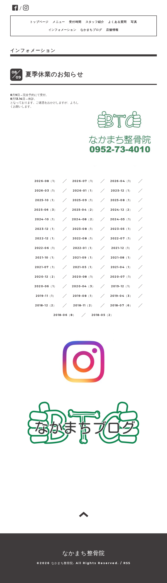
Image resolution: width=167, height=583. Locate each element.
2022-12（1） (45, 238)
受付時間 (75, 22)
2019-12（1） (121, 286)
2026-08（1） (45, 181)
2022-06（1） (46, 248)
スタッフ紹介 (95, 22)
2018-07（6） (121, 305)
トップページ (39, 22)
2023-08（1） (84, 229)
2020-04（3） (83, 286)
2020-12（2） (46, 276)
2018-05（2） (102, 315)
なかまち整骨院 (83, 553)
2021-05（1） (83, 267)
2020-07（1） (121, 276)
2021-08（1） (121, 257)
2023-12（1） (45, 229)
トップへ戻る (83, 514)
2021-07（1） (45, 267)
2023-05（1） (121, 229)
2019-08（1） (83, 296)
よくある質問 (117, 22)
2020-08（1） (83, 276)
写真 (134, 22)
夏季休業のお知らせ (54, 74)
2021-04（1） (121, 267)
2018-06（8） (64, 315)
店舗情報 (112, 30)
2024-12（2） (121, 210)
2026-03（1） (46, 190)
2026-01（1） (83, 190)
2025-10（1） (45, 200)
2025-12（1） (121, 190)
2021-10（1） (45, 257)
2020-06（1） (45, 286)
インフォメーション (62, 30)
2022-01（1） (83, 248)
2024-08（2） (83, 219)
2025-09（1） (84, 200)
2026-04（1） (121, 181)
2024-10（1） (46, 219)
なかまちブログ (91, 30)
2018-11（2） (83, 305)
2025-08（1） (121, 200)
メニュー (59, 22)
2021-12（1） (121, 248)
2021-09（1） (83, 257)
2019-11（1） (46, 296)
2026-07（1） (83, 181)
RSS (126, 563)
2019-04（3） (121, 296)
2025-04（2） (83, 210)
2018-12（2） (45, 305)
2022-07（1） (121, 238)
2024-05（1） (121, 219)
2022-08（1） (84, 238)
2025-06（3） (45, 210)
